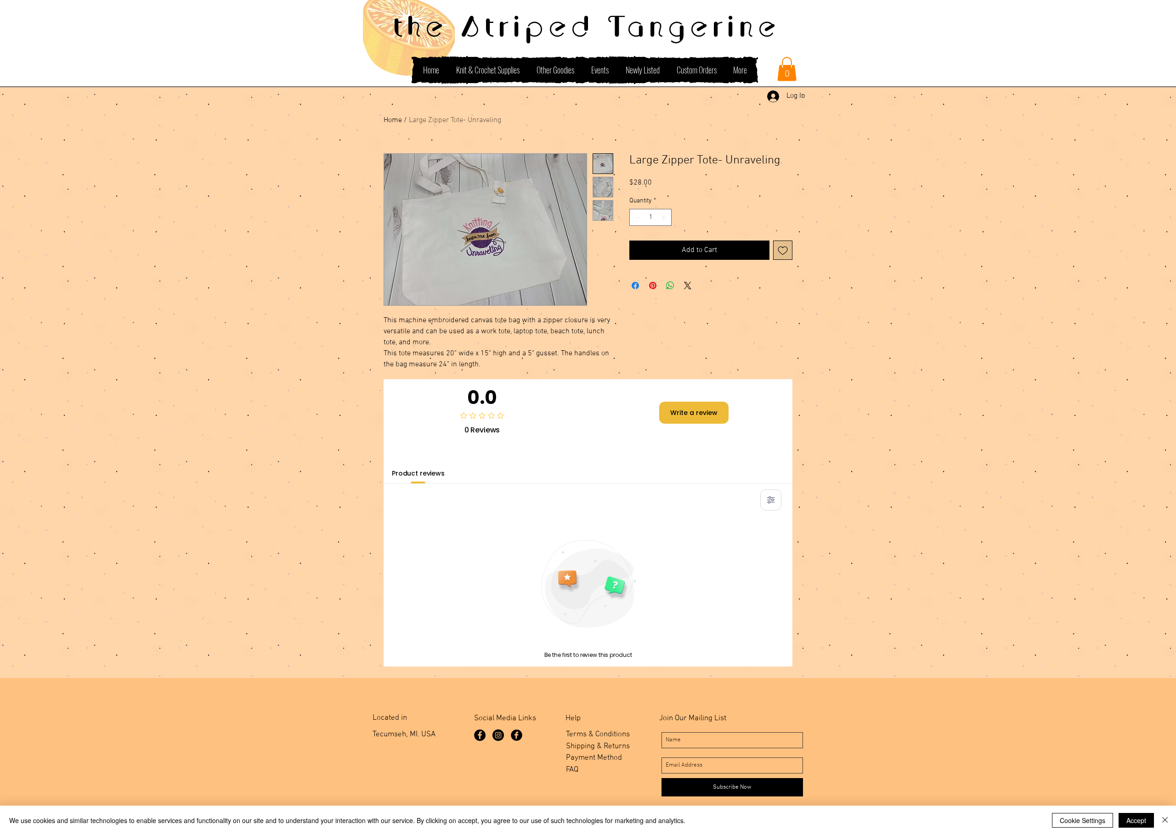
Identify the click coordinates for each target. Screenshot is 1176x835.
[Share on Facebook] (635, 285)
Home (393, 120)
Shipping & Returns (598, 746)
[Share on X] (687, 285)
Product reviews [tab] (418, 473)
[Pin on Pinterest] (652, 285)
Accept (1136, 820)
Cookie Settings (1082, 820)
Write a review (694, 412)
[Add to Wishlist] (782, 250)
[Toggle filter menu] (770, 499)
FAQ (572, 769)
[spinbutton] (650, 217)
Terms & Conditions (598, 734)
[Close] (1164, 820)
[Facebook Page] (480, 735)
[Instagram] (498, 735)
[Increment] (664, 217)
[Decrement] (636, 217)
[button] (787, 69)
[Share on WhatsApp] (670, 285)
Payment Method (594, 757)
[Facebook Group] (516, 735)
